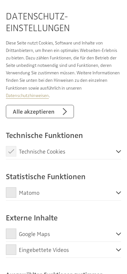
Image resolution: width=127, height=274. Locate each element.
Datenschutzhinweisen (27, 95)
